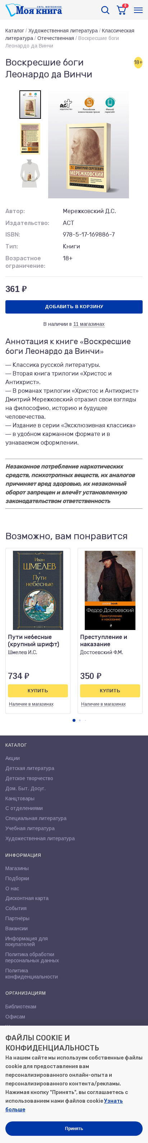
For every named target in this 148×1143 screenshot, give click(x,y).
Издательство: (27, 223)
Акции (12, 758)
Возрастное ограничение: (25, 262)
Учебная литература (30, 828)
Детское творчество (29, 778)
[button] (74, 720)
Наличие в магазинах (31, 704)
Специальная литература (35, 818)
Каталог (14, 30)
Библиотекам (20, 1006)
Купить (38, 690)
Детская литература (29, 768)
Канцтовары (19, 798)
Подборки (17, 878)
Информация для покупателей (26, 942)
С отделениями (24, 808)
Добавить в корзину (74, 306)
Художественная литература (63, 30)
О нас (12, 888)
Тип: (11, 246)
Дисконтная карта (26, 898)
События (16, 908)
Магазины (17, 868)
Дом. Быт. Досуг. (25, 788)
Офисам (15, 1017)
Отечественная (55, 38)
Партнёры (17, 918)
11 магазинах (89, 324)
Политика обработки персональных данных (32, 957)
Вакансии (16, 928)
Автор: (15, 211)
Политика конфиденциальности (31, 974)
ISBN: (12, 234)
